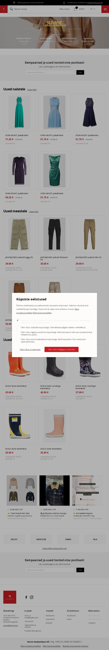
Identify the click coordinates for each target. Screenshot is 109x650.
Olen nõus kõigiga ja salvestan (61, 349)
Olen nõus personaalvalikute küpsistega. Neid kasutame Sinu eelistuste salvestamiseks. (53, 340)
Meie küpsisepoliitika (42, 312)
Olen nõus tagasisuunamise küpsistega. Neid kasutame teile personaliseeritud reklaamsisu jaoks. (56, 333)
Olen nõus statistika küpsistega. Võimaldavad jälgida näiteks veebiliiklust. (53, 327)
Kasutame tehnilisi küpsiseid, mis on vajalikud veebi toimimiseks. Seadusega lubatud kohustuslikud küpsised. (55, 321)
